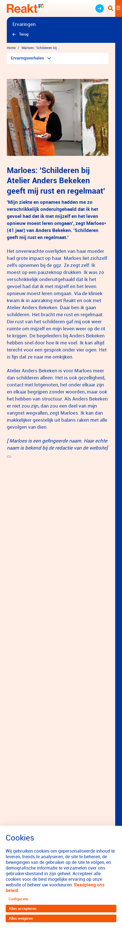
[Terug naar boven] (9, 456)
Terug (23, 34)
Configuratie (18, 898)
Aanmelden (99, 8)
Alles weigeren (21, 918)
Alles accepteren (22, 908)
